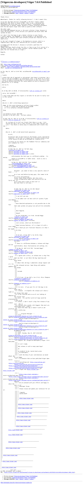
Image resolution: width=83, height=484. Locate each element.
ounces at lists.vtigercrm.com (12, 319)
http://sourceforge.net (37, 362)
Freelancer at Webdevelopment (10, 61)
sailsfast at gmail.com (16, 150)
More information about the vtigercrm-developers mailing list (16, 482)
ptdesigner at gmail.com (22, 190)
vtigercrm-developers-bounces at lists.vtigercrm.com (25, 316)
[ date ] (17, 13)
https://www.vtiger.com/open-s (28, 374)
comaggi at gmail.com (21, 216)
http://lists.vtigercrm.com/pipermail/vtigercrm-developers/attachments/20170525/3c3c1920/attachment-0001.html (40, 472)
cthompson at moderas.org (22, 278)
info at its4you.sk (36, 90)
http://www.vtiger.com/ (26, 398)
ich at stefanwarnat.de (14, 6)
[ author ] (31, 13)
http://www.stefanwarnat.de (12, 64)
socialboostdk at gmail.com (40, 71)
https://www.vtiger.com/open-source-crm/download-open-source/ (28, 376)
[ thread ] (21, 13)
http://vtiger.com (32, 369)
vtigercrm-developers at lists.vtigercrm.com (22, 335)
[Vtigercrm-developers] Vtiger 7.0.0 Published (25, 10)
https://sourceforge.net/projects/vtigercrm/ (29, 364)
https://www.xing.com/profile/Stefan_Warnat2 (18, 65)
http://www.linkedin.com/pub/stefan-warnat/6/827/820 (23, 66)
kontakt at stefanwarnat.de (13, 67)
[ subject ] (26, 13)
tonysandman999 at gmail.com (21, 163)
